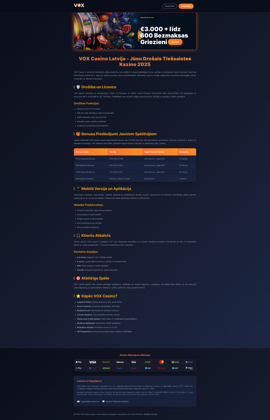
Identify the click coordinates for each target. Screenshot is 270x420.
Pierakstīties (170, 6)
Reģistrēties (186, 6)
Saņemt (175, 42)
